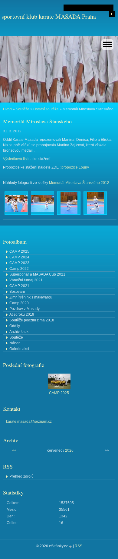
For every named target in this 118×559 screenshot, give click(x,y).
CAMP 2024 (19, 257)
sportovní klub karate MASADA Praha (49, 16)
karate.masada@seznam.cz (29, 421)
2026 (69, 450)
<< (14, 450)
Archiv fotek (18, 332)
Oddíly (14, 326)
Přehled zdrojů (21, 476)
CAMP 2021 (19, 286)
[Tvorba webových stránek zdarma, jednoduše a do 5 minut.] (71, 546)
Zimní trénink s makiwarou (30, 297)
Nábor (14, 343)
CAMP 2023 (19, 263)
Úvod (7, 109)
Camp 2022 (19, 269)
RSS (78, 546)
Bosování (17, 291)
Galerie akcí (19, 349)
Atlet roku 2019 (21, 314)
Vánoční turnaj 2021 (26, 280)
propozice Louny (75, 167)
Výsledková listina (18, 159)
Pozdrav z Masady (24, 309)
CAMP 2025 (19, 251)
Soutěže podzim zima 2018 (31, 320)
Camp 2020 (19, 303)
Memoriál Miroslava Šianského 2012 (79, 183)
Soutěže (22, 109)
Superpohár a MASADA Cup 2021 (37, 274)
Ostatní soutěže (46, 109)
